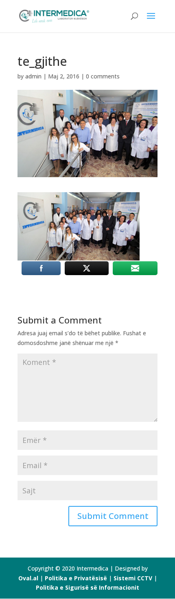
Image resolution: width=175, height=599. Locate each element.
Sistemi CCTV (134, 578)
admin (33, 76)
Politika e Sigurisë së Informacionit (87, 587)
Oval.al (28, 578)
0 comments (103, 76)
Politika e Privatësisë (76, 578)
